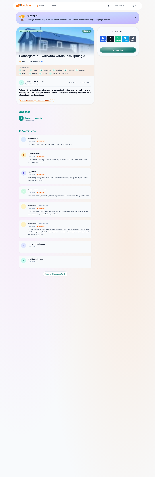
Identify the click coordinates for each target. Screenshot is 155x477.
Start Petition (119, 6)
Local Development (26, 100)
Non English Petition (43, 100)
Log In (133, 6)
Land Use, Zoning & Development (30, 31)
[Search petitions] (108, 6)
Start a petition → (118, 50)
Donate (42, 6)
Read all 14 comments (55, 274)
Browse (53, 6)
